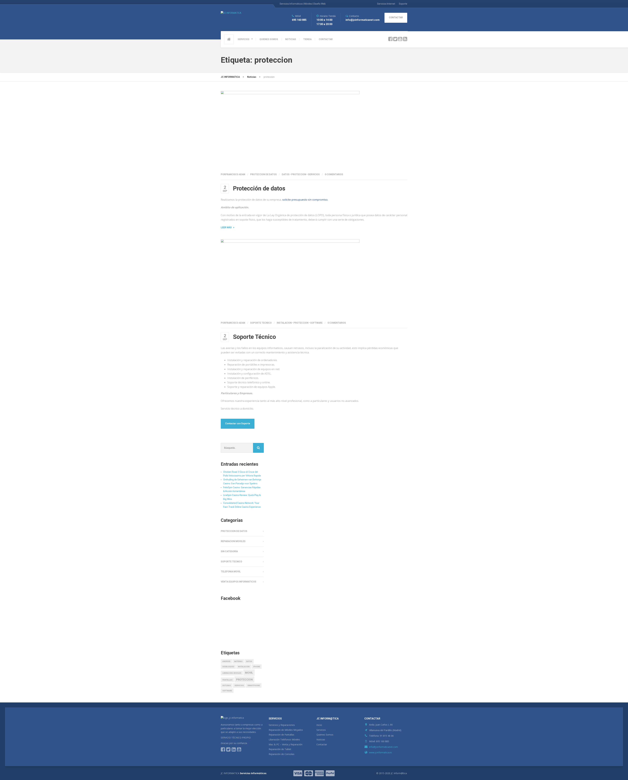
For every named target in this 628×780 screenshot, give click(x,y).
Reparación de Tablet (280, 749)
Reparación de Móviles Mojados (286, 729)
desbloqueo (228, 667)
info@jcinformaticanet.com (383, 746)
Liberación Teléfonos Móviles (284, 739)
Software (316, 323)
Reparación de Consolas (281, 754)
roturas (226, 685)
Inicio (319, 724)
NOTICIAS (290, 39)
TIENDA (307, 39)
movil (249, 672)
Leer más (226, 227)
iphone (256, 667)
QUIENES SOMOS (269, 39)
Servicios (321, 729)
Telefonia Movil (231, 571)
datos (285, 174)
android (226, 661)
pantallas (227, 680)
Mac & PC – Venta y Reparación (285, 744)
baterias (238, 661)
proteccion (298, 174)
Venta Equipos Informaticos (238, 581)
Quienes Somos (324, 734)
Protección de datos (259, 188)
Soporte (403, 3)
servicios (314, 174)
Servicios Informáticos (253, 773)
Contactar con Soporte (237, 423)
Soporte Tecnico (261, 323)
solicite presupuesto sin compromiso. (305, 199)
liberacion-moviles (231, 673)
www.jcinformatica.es (380, 752)
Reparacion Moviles (233, 541)
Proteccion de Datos (263, 174)
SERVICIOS (243, 39)
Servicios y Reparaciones (282, 724)
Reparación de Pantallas (281, 734)
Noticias (320, 739)
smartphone (253, 685)
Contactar (321, 744)
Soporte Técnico (254, 336)
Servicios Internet (386, 3)
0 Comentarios (334, 174)
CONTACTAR (326, 39)
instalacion (284, 323)
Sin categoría (229, 551)
